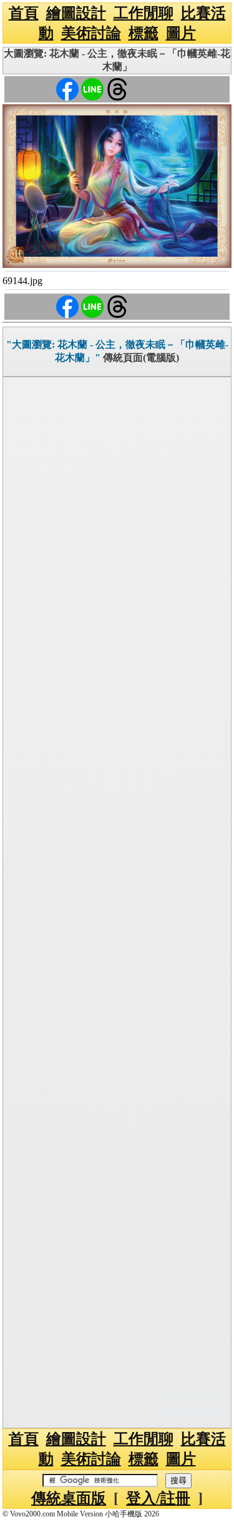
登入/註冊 (158, 1498)
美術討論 (91, 33)
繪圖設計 (76, 13)
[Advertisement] (117, 902)
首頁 (24, 13)
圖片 (181, 33)
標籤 (143, 33)
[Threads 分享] (117, 88)
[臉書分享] (67, 88)
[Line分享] (92, 88)
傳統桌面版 (68, 1498)
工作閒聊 (143, 13)
